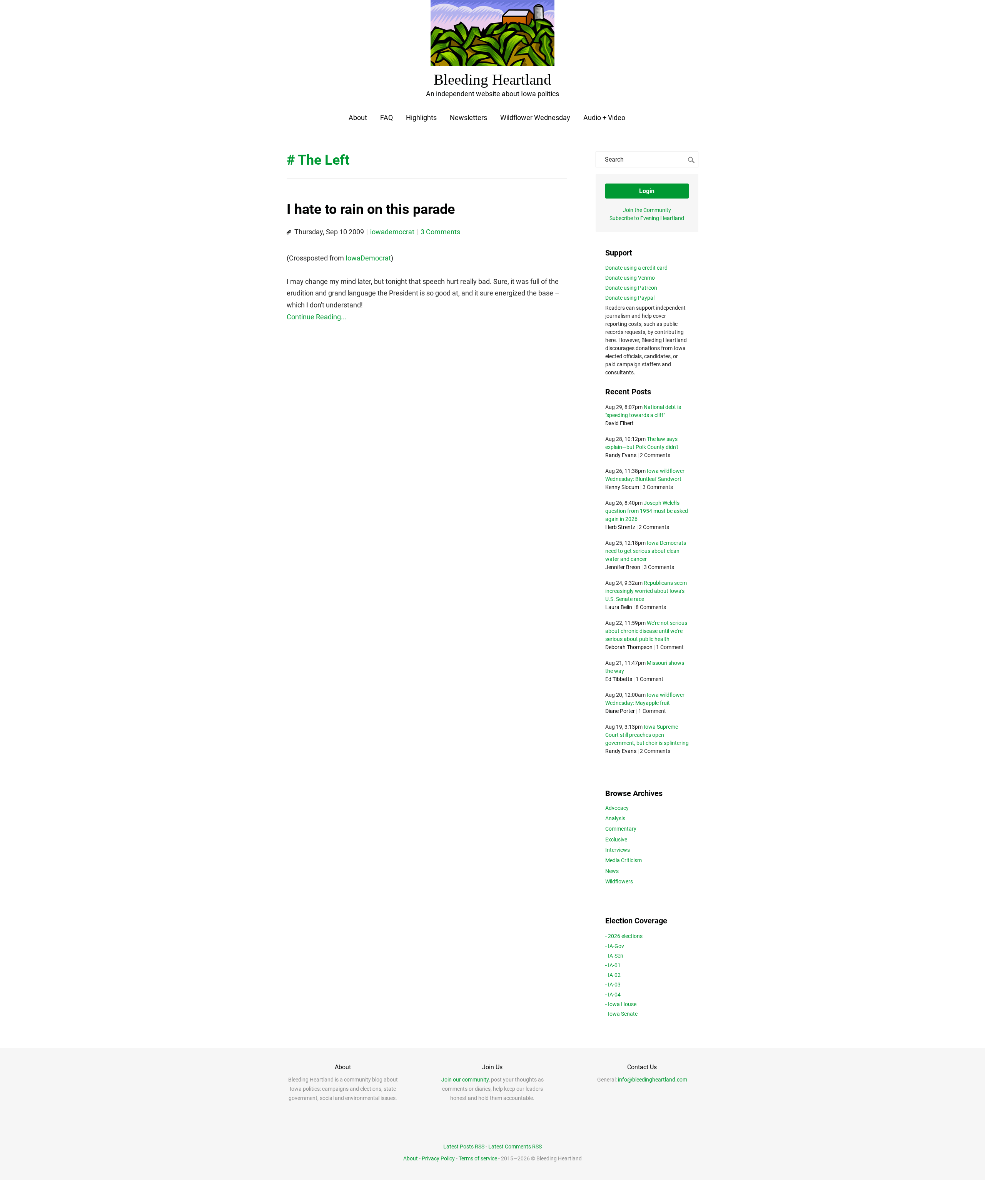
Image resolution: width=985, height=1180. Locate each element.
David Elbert (619, 423)
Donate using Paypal (629, 298)
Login (646, 191)
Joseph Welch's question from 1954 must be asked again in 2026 (646, 511)
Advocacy (617, 808)
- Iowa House (620, 1004)
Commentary (620, 829)
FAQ (386, 117)
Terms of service (478, 1158)
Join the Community (647, 210)
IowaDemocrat (368, 258)
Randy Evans (620, 455)
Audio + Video (604, 117)
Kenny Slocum (622, 487)
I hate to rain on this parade (371, 209)
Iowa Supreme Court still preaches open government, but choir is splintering (647, 735)
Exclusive (616, 839)
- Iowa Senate (621, 1014)
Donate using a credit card (636, 268)
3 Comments (440, 232)
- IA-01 (613, 965)
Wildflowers (619, 881)
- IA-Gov (614, 946)
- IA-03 (613, 984)
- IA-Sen (614, 956)
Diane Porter (620, 711)
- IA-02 (613, 975)
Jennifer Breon (622, 567)
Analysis (615, 818)
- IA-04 (613, 994)
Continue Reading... (317, 317)
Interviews (617, 850)
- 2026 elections (624, 936)
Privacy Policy (438, 1158)
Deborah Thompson (629, 647)
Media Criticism (623, 860)
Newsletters (468, 117)
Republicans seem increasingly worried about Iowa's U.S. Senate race (646, 591)
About (358, 117)
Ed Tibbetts (618, 679)
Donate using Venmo (630, 278)
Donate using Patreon (631, 288)
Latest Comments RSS (515, 1146)
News (612, 871)
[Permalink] (289, 232)
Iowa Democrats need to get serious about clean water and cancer (645, 551)
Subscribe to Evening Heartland (646, 218)
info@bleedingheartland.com (652, 1080)
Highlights (421, 117)
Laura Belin (618, 607)
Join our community (465, 1080)
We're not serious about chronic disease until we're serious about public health (646, 631)
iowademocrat (392, 232)
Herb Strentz (620, 527)
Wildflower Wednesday (535, 117)
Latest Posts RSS (463, 1146)
